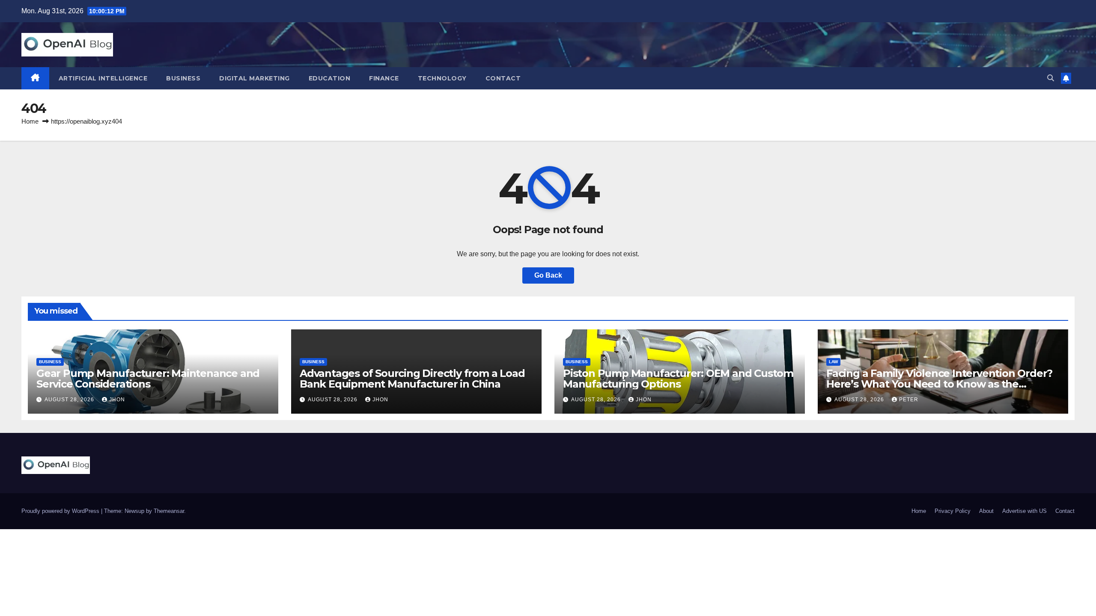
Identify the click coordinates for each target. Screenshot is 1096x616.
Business (183, 78)
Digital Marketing (254, 78)
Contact (503, 78)
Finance (384, 78)
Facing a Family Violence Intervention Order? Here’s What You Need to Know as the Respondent (939, 384)
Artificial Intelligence (103, 78)
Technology (442, 78)
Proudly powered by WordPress (61, 511)
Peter (908, 400)
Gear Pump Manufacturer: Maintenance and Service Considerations (147, 378)
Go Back (548, 275)
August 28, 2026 (70, 400)
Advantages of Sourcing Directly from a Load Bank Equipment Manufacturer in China (412, 378)
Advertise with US (1024, 511)
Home (30, 121)
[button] (1050, 78)
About (986, 511)
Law (833, 361)
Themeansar (169, 511)
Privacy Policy (953, 511)
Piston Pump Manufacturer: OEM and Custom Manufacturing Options (678, 378)
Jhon (117, 400)
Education (330, 78)
